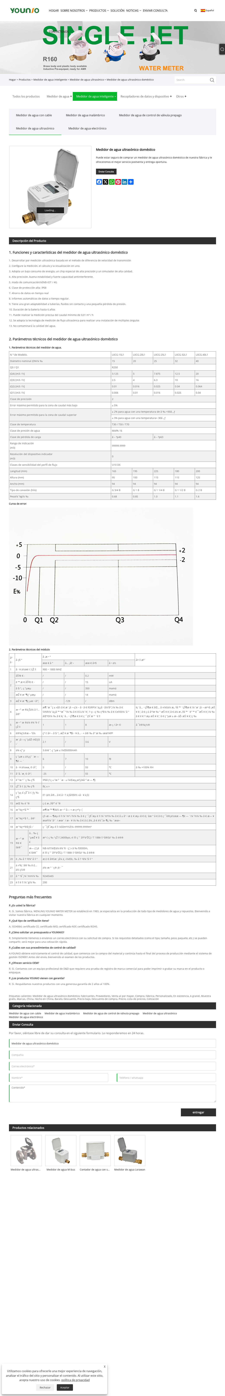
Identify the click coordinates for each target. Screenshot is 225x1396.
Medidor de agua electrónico (87, 128)
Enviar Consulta (106, 171)
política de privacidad (75, 1380)
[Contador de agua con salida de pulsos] (95, 1149)
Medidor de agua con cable (34, 115)
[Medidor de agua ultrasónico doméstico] (50, 187)
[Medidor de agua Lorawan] (129, 1149)
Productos (25, 79)
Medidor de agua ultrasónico (87, 79)
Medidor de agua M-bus (61, 1169)
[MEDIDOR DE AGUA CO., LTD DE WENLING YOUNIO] (25, 10)
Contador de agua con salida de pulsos (96, 1169)
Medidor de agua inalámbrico (85, 115)
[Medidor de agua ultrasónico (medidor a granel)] (26, 1149)
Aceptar (64, 1387)
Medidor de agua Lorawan (129, 1169)
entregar (198, 1112)
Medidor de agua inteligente (50, 79)
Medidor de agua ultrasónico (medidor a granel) (27, 1169)
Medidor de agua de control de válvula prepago (150, 115)
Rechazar (45, 1387)
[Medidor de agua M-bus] (60, 1149)
